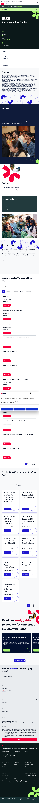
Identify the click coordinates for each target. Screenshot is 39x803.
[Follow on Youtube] (10, 755)
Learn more (7, 508)
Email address (5, 693)
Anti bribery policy (29, 764)
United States (5, 775)
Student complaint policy (30, 773)
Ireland (3, 771)
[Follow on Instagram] (13, 755)
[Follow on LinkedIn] (3, 755)
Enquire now (6, 305)
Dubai (3, 769)
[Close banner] (37, 393)
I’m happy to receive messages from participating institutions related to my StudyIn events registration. (19, 736)
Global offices (28, 762)
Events (15, 771)
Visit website (6, 45)
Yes (2, 3)
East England (6, 43)
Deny (7, 409)
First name (4, 679)
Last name (4, 683)
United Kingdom (5, 762)
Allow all (31, 409)
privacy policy (19, 730)
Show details (33, 406)
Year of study (5, 702)
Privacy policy (28, 799)
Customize (19, 409)
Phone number (5, 688)
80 (33, 464)
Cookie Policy (33, 799)
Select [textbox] (3, 699)
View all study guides (19, 660)
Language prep (17, 766)
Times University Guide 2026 (12, 186)
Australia (4, 764)
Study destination (5, 716)
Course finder (16, 762)
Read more (6, 650)
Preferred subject (5, 711)
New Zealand (4, 773)
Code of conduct (29, 766)
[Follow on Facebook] (6, 755)
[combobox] (4, 690)
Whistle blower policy (29, 769)
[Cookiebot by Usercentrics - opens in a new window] (30, 393)
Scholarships (16, 769)
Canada (3, 766)
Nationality (4, 697)
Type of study (5, 706)
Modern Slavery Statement (31, 771)
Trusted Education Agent (30, 775)
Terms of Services (21, 799)
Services (15, 764)
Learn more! (19, 6)
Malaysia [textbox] (4, 726)
